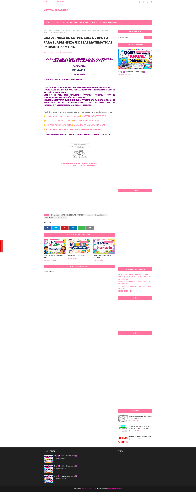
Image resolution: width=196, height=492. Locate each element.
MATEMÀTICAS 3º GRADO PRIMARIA (79, 165)
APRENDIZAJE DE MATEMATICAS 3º (72, 215)
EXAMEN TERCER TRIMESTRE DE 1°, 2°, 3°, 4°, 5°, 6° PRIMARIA (140, 427)
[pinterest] (151, 2)
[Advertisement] (79, 196)
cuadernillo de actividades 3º (96, 215)
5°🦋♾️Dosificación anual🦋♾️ (65, 466)
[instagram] (147, 2)
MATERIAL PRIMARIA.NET (92, 129)
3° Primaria (55, 215)
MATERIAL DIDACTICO (56, 10)
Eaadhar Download (89, 489)
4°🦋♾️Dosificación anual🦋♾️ (65, 476)
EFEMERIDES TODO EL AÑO (77, 255)
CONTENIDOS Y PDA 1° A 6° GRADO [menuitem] (104, 22)
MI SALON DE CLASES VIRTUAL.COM (62, 129)
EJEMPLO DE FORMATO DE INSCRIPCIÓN (102, 256)
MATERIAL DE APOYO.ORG (94, 116)
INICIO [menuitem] (47, 22)
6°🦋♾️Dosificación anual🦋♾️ (132, 72)
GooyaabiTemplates (115, 489)
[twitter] (143, 2)
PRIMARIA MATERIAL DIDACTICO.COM (62, 116)
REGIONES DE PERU (125, 291)
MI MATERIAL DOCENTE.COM (58, 125)
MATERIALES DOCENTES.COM (58, 120)
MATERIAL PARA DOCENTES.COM (89, 124)
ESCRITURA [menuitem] (84, 22)
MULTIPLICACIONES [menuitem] (69, 22)
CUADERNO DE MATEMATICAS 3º (59, 31)
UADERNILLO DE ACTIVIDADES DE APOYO (80, 163)
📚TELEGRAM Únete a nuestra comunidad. (134, 274)
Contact (60, 2)
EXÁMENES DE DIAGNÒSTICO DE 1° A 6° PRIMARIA (140, 417)
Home (45, 2)
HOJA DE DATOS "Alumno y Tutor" (53, 256)
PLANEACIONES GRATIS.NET (87, 120)
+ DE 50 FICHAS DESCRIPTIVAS (140, 436)
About (52, 2)
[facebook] (139, 2)
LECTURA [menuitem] (56, 22)
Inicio (45, 31)
